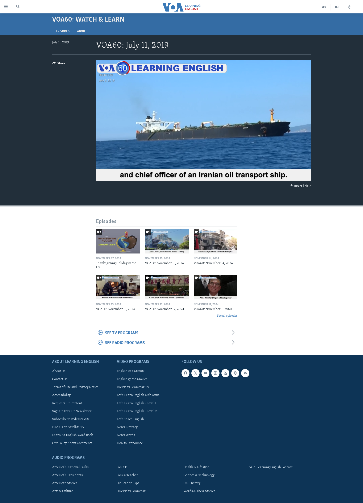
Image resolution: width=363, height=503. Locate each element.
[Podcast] (235, 373)
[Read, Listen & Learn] (349, 7)
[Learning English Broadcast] (324, 7)
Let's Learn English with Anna (138, 395)
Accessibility (61, 395)
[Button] (58, 64)
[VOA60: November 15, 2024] (167, 241)
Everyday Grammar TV (133, 387)
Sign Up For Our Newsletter (72, 411)
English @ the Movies (132, 379)
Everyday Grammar (132, 491)
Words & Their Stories (199, 491)
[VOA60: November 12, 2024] (167, 287)
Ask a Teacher (128, 475)
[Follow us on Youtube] (205, 373)
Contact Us (59, 379)
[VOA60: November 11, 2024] (215, 287)
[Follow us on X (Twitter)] (195, 373)
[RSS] (225, 373)
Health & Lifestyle (196, 467)
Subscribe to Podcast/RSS (70, 419)
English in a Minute (131, 371)
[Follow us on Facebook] (185, 373)
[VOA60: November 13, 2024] (118, 287)
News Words (126, 435)
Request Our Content (67, 403)
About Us (58, 371)
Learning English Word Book (72, 435)
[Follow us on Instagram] (215, 373)
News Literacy (127, 427)
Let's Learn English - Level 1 (136, 403)
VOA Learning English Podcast (270, 467)
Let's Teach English (130, 419)
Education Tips (128, 483)
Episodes (63, 31)
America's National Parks (70, 467)
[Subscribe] (245, 373)
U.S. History (191, 483)
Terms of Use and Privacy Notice (75, 387)
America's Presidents (67, 475)
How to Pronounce (130, 443)
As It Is (123, 467)
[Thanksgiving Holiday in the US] (118, 241)
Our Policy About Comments (72, 443)
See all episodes (227, 315)
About (82, 31)
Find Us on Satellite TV (68, 427)
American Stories (64, 483)
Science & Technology (198, 475)
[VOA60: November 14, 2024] (215, 241)
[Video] (336, 7)
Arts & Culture (62, 491)
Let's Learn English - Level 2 (137, 411)
